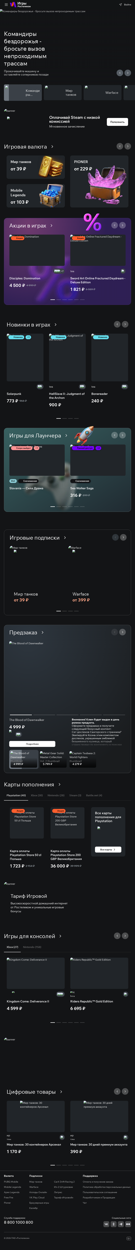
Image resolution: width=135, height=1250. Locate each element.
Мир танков (21, 161)
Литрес (58, 1192)
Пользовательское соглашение (100, 1192)
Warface (80, 594)
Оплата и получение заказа (98, 1181)
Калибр (33, 1208)
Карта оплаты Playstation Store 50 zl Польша (25, 855)
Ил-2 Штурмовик (63, 1187)
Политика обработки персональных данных (107, 1187)
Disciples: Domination (24, 278)
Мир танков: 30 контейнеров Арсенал (34, 1144)
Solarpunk (14, 394)
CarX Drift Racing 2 (64, 1181)
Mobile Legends (18, 192)
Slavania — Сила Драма (26, 488)
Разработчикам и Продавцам (99, 1197)
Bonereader (99, 394)
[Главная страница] (20, 4)
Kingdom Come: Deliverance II (28, 1001)
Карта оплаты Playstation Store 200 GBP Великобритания (66, 855)
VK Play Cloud (36, 1197)
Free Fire (8, 1197)
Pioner (7, 1202)
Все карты (106, 849)
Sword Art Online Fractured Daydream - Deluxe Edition (97, 280)
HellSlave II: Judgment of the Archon (67, 396)
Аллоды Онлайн (38, 1192)
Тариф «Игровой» (63, 1197)
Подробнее (32, 743)
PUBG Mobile (11, 1181)
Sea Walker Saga (82, 488)
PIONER (81, 161)
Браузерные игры (39, 1202)
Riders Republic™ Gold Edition (91, 1001)
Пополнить (117, 122)
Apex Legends (11, 1192)
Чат (85, 1202)
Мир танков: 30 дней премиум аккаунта (98, 1144)
